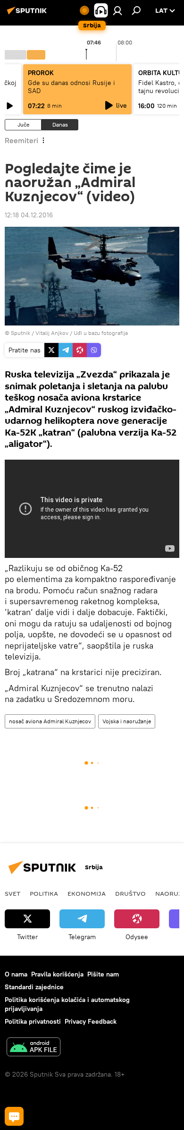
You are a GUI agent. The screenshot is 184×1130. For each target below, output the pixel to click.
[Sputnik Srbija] (28, 14)
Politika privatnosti (33, 1021)
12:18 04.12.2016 (29, 215)
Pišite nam (103, 974)
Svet (12, 893)
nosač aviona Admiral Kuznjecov (50, 721)
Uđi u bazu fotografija (101, 332)
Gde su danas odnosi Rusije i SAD (71, 86)
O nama (16, 974)
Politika (44, 893)
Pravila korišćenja (57, 974)
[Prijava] (117, 10)
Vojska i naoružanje (126, 721)
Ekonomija (86, 893)
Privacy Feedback (91, 1021)
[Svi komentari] (14, 1116)
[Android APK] (33, 1048)
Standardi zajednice (34, 987)
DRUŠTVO (130, 893)
